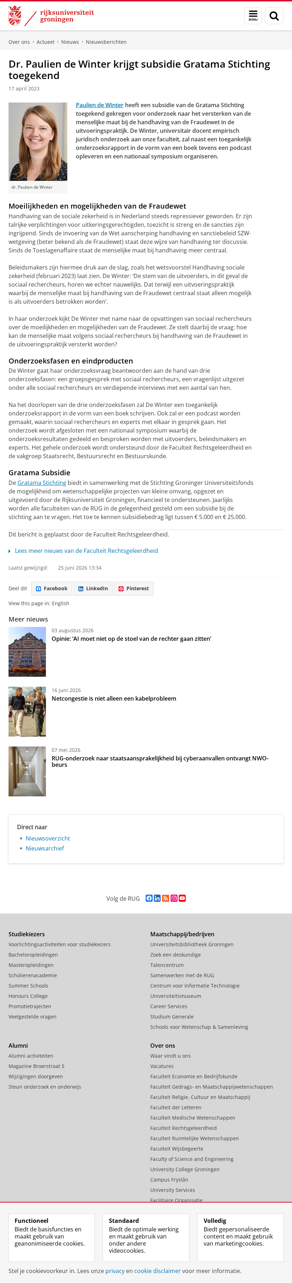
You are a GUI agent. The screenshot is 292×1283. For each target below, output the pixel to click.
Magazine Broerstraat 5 (36, 1066)
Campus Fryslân (169, 1179)
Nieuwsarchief (45, 848)
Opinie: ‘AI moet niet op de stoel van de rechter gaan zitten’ (132, 638)
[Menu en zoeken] (253, 16)
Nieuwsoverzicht (48, 838)
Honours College (28, 996)
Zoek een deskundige (175, 954)
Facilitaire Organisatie (176, 1200)
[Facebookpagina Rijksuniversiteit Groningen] (149, 898)
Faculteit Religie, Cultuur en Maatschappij (200, 1097)
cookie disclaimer (157, 1270)
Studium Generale (172, 1016)
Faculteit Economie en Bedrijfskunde (194, 1076)
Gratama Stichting (41, 483)
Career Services (168, 1006)
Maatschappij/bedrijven (182, 934)
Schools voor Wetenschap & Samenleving (199, 1026)
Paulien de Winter (100, 105)
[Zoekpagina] (274, 16)
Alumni (18, 1045)
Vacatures (162, 1066)
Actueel (45, 41)
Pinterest (137, 588)
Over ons (19, 41)
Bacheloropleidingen (33, 954)
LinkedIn (97, 588)
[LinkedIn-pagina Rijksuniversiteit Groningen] (157, 898)
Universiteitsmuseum (175, 996)
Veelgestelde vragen (33, 1016)
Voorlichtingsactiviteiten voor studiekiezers (60, 944)
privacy (115, 1270)
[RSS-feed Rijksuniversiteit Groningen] (165, 898)
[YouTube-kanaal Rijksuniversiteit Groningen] (182, 898)
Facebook (56, 588)
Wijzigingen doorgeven (36, 1076)
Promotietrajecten (30, 1006)
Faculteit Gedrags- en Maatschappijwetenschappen (211, 1086)
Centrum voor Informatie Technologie (195, 985)
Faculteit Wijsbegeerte (176, 1148)
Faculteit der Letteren (176, 1107)
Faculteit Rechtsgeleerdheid (183, 1128)
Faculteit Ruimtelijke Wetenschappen (194, 1138)
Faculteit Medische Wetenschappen (192, 1117)
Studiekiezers (27, 934)
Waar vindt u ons (170, 1055)
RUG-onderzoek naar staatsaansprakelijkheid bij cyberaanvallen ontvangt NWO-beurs (160, 761)
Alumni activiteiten (31, 1055)
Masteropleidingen (31, 965)
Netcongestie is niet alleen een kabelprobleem (114, 698)
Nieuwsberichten (106, 41)
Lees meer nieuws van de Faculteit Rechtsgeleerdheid (86, 550)
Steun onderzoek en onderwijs (45, 1086)
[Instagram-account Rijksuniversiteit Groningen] (174, 898)
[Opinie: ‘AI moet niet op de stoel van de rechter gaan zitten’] (27, 652)
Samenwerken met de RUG (182, 975)
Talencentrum (167, 965)
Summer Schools (28, 985)
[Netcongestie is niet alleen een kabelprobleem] (27, 712)
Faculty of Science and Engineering (192, 1159)
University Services (172, 1190)
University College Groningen (185, 1169)
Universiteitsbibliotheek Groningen (192, 944)
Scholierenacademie (33, 975)
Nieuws (70, 41)
